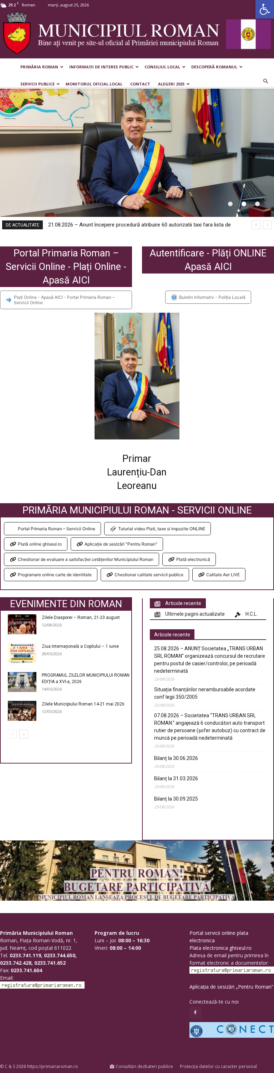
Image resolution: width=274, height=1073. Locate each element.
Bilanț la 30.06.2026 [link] (176, 758)
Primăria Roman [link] (39, 66)
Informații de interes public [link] (101, 66)
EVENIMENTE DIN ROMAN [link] (66, 604)
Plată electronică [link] (193, 559)
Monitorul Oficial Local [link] (94, 84)
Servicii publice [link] (37, 84)
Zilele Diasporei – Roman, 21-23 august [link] (81, 617)
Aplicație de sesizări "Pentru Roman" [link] (121, 544)
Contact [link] (140, 84)
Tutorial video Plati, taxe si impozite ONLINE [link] (161, 528)
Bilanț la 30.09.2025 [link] (176, 799)
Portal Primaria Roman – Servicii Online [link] (56, 528)
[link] (264, 9)
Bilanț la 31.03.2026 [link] (176, 778)
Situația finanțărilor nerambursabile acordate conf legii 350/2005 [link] (204, 693)
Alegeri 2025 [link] (171, 84)
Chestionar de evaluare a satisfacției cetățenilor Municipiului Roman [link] (85, 559)
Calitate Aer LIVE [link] (223, 574)
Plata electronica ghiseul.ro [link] (220, 947)
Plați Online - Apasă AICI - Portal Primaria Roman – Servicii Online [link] (64, 300)
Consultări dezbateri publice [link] (144, 1066)
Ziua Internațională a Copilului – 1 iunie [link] (80, 646)
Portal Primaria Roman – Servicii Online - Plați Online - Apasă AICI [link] (66, 267)
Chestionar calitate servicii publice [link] (149, 574)
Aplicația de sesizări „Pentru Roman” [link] (231, 986)
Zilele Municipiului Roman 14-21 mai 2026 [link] (83, 704)
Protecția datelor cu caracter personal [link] (218, 1066)
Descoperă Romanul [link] (214, 66)
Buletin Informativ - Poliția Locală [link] (212, 297)
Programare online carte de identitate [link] (55, 574)
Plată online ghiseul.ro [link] (40, 544)
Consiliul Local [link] (162, 66)
